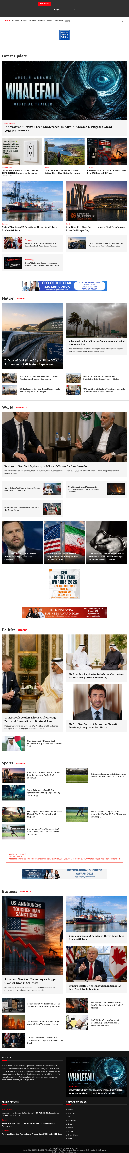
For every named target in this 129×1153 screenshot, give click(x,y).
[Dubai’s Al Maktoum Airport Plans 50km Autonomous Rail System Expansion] (77, 243)
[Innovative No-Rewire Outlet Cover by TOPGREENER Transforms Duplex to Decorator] (22, 151)
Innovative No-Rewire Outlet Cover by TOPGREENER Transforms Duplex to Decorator (20, 173)
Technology (72, 1120)
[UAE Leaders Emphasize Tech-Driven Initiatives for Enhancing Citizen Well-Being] (96, 652)
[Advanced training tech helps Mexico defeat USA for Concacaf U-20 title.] (77, 775)
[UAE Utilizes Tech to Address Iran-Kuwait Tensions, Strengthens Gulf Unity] (96, 702)
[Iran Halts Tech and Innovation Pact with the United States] (52, 509)
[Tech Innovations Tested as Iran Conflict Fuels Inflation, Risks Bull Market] (77, 1005)
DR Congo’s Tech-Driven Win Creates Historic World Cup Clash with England (44, 814)
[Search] (122, 21)
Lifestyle (59, 21)
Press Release (73, 1135)
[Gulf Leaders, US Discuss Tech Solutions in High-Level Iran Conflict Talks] (13, 743)
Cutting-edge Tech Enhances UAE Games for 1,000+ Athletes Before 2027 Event (43, 832)
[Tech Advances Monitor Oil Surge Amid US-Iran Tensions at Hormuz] (13, 1022)
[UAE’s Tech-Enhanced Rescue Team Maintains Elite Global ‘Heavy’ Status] (73, 378)
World (24, 21)
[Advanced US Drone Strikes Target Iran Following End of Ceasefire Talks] (64, 542)
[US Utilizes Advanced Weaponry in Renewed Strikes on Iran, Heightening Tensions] (116, 489)
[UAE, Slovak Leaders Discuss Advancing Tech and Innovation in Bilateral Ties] (32, 683)
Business (41, 21)
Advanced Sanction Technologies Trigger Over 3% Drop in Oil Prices (32, 1134)
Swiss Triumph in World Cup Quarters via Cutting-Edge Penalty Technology (43, 793)
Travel (70, 1131)
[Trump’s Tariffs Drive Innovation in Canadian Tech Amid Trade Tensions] (13, 243)
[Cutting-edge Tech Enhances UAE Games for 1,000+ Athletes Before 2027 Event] (13, 831)
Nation (15, 21)
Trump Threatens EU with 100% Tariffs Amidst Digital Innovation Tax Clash (45, 1040)
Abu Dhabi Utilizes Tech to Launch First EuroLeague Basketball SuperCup (43, 775)
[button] (53, 4)
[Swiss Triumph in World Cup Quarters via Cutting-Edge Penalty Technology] (13, 792)
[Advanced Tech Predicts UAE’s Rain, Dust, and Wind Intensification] (96, 320)
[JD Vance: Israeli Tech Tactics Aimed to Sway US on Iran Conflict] (22, 542)
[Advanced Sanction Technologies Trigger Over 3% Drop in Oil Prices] (107, 151)
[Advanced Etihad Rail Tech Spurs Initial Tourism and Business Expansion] (9, 378)
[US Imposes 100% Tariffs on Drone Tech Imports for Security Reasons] (13, 1005)
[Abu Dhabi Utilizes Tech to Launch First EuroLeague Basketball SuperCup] (96, 201)
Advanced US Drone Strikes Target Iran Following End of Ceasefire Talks (62, 556)
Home (7, 21)
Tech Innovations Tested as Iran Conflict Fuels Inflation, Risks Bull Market (107, 1005)
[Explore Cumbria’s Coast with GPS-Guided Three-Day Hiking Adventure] (64, 151)
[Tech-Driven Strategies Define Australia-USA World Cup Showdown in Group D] (77, 814)
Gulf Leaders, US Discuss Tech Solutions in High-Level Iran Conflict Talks (44, 743)
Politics (32, 21)
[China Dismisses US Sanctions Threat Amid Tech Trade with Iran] (32, 201)
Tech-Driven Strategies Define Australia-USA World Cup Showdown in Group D (108, 814)
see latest (21, 298)
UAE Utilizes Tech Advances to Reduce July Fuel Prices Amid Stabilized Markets (105, 1023)
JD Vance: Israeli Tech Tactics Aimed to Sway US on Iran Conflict (20, 556)
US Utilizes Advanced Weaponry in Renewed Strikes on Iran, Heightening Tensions (83, 489)
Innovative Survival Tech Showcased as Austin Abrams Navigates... (68, 4)
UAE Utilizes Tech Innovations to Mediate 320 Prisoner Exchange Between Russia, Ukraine (106, 556)
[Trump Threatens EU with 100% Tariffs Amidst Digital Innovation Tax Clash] (13, 1040)
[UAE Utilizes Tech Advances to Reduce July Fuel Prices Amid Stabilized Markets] (77, 1022)
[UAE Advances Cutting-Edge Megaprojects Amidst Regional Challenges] (9, 390)
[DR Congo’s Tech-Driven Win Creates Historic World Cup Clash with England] (13, 814)
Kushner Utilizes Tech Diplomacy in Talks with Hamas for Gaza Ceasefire (45, 466)
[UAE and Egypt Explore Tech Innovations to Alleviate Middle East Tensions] (73, 390)
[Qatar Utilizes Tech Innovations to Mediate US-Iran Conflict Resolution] (52, 489)
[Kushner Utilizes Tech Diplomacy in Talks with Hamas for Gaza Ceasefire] (64, 437)
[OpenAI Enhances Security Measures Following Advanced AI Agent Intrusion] (13, 263)
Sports (50, 21)
